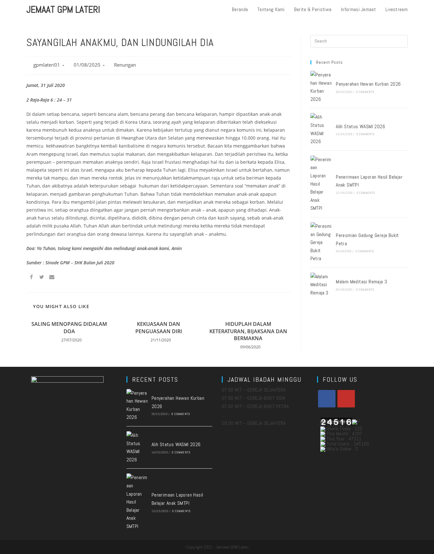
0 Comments (365, 92)
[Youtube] (346, 398)
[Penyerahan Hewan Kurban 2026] (321, 87)
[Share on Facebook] (31, 278)
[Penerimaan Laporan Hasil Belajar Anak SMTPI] (321, 183)
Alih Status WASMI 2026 (360, 126)
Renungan (125, 65)
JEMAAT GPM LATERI (63, 9)
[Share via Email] (52, 278)
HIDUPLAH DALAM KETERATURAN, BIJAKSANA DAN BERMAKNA (248, 331)
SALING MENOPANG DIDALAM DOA (69, 327)
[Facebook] (327, 398)
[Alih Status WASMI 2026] (321, 129)
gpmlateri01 (46, 65)
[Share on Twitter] (42, 278)
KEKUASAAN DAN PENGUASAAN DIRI (158, 327)
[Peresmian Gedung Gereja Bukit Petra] (321, 242)
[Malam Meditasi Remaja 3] (321, 285)
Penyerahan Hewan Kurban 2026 (368, 84)
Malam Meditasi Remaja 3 (361, 281)
